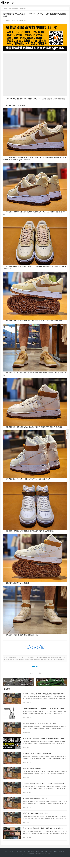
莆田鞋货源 (6, 739)
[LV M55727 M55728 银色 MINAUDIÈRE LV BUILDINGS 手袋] (12, 713)
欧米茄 (55, 851)
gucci (25, 851)
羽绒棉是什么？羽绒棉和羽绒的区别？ (37, 754)
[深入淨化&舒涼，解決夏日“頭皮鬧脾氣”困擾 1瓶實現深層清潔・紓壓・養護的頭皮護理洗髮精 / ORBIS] (12, 698)
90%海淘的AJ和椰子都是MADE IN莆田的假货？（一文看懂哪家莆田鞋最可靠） (45, 739)
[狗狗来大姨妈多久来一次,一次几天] (12, 803)
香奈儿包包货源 (9, 851)
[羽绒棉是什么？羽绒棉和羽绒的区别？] (12, 758)
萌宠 (5, 799)
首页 (6, 8)
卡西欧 (50, 851)
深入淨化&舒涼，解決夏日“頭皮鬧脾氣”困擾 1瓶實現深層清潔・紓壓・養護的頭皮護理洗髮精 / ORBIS (45, 694)
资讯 (5, 769)
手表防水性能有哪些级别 (32, 769)
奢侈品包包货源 (8, 784)
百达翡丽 (61, 851)
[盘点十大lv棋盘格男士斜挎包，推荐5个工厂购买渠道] (12, 833)
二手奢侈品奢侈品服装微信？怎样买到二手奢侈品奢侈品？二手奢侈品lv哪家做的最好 (45, 784)
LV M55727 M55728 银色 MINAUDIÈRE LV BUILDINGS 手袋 (45, 709)
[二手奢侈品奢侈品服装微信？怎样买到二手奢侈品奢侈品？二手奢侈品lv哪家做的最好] (12, 788)
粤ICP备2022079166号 (44, 854)
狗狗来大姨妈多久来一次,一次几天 (36, 798)
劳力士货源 (44, 851)
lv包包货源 (6, 709)
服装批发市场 (7, 754)
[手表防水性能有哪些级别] (12, 773)
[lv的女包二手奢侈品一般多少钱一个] (12, 818)
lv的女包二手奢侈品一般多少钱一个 (36, 813)
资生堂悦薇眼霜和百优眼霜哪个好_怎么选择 (39, 724)
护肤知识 (6, 694)
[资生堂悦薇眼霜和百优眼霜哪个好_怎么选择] (12, 728)
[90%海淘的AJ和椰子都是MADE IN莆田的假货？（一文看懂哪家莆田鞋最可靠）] (12, 743)
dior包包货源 (18, 851)
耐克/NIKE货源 (23, 20)
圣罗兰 (37, 851)
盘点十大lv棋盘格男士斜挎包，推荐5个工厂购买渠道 (43, 828)
